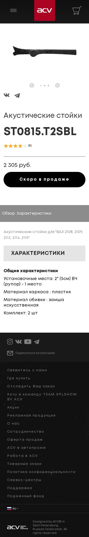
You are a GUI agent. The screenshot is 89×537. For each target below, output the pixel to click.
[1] (6, 145)
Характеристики (34, 213)
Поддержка (19, 488)
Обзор (8, 213)
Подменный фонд (25, 496)
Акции (13, 407)
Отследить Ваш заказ (31, 386)
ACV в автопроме (26, 448)
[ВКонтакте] (9, 96)
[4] (20, 145)
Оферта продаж (25, 439)
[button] (41, 85)
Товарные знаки (24, 464)
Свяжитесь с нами (27, 370)
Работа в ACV (22, 456)
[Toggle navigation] (13, 10)
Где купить (19, 378)
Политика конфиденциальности (41, 472)
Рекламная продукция (31, 415)
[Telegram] (17, 96)
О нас (13, 423)
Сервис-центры (24, 480)
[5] (25, 145)
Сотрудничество (25, 431)
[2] (10, 145)
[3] (15, 145)
